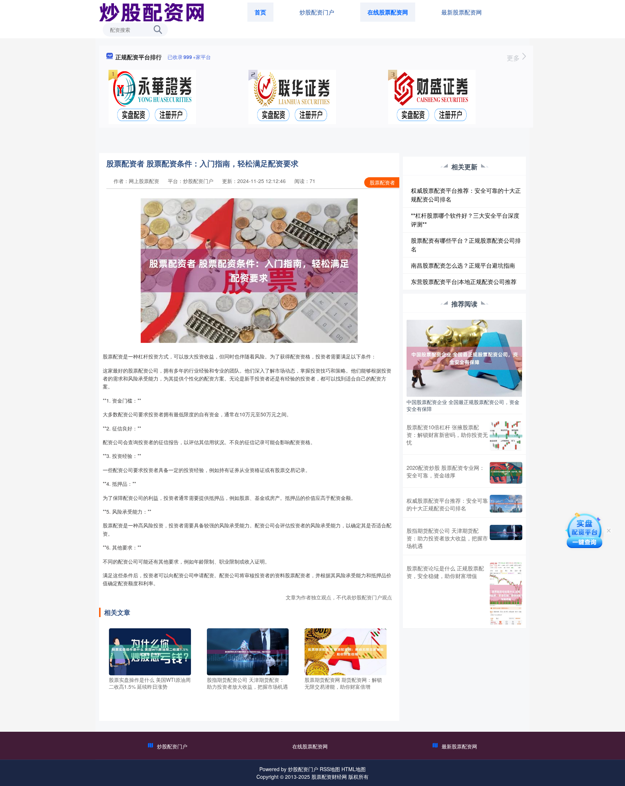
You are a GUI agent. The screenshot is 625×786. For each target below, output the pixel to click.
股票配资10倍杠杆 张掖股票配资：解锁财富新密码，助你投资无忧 (447, 434)
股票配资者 (382, 182)
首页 (260, 12)
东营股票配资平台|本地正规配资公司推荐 (463, 281)
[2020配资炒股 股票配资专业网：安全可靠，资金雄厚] (506, 473)
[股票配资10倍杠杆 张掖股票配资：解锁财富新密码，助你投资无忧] (506, 436)
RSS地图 (330, 769)
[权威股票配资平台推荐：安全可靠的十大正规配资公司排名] (506, 504)
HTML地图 (353, 769)
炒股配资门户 (316, 12)
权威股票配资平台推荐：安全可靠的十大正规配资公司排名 (447, 504)
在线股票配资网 (387, 12)
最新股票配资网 (461, 12)
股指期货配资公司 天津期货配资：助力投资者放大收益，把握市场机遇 (447, 538)
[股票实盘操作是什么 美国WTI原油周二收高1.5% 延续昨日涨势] (150, 650)
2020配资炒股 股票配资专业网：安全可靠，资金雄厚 (446, 471)
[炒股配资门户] (151, 11)
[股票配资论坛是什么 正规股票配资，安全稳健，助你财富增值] (506, 593)
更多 (514, 57)
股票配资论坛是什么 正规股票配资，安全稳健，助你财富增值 (445, 571)
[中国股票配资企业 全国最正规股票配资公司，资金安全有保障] (464, 357)
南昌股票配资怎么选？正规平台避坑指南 (463, 265)
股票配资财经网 (329, 776)
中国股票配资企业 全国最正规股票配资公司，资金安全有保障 (463, 405)
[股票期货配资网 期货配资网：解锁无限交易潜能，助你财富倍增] (346, 650)
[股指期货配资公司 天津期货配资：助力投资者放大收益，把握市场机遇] (248, 650)
